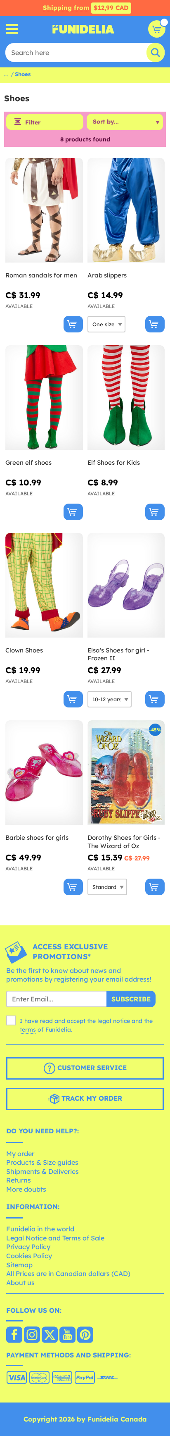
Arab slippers (107, 275)
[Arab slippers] (126, 210)
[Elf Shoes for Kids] (126, 397)
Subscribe (131, 999)
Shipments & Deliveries (42, 1171)
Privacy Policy (28, 1246)
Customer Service (91, 1067)
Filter (32, 122)
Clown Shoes (24, 650)
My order (20, 1153)
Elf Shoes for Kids (113, 462)
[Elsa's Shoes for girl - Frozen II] (126, 585)
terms (28, 1029)
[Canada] (14, 1335)
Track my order (90, 1098)
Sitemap (19, 1265)
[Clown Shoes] (44, 585)
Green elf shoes (28, 462)
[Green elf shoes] (44, 397)
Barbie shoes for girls (36, 837)
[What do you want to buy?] (12, 29)
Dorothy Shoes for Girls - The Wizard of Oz (124, 842)
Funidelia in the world (40, 1229)
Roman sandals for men (41, 275)
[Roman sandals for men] (44, 210)
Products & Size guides (42, 1162)
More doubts (26, 1189)
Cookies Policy (29, 1256)
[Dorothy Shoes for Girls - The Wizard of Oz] (126, 772)
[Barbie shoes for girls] (44, 772)
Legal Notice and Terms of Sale (55, 1238)
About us (20, 1282)
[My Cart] (156, 29)
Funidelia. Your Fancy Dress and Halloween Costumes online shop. (83, 28)
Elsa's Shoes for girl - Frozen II (118, 654)
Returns (18, 1180)
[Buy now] (73, 324)
